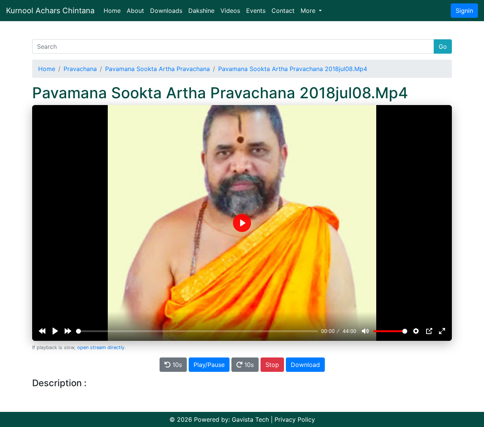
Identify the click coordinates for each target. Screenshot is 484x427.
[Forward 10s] (68, 331)
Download (305, 364)
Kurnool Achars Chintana (50, 10)
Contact (283, 10)
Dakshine (201, 10)
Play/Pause (209, 364)
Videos (230, 10)
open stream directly (100, 347)
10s (176, 364)
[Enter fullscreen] (442, 331)
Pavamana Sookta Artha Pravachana (157, 69)
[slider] (197, 331)
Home (114, 10)
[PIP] (429, 331)
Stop (272, 364)
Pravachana (80, 69)
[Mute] (365, 331)
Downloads (166, 10)
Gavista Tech (250, 419)
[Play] (55, 331)
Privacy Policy (295, 419)
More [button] (309, 10)
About (135, 10)
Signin (464, 10)
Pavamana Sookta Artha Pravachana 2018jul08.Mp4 (292, 69)
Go (443, 46)
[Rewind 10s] (42, 331)
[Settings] (416, 331)
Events (255, 10)
